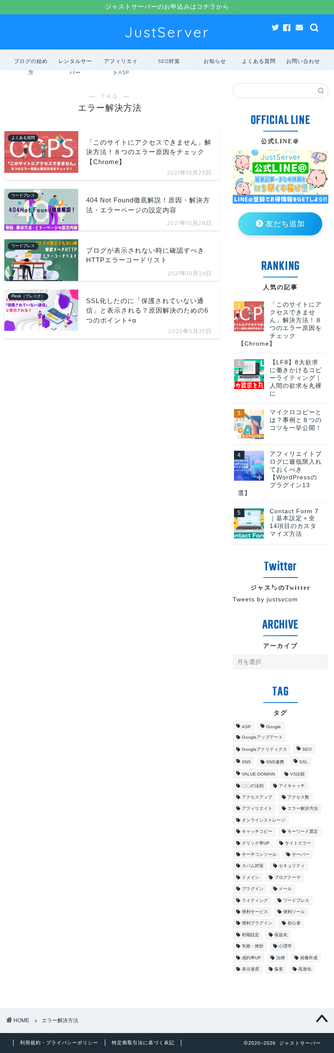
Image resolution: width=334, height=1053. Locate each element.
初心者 (294, 923)
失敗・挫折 (253, 946)
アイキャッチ (292, 785)
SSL (303, 761)
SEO (307, 749)
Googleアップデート (262, 737)
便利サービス (255, 911)
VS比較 (297, 774)
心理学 (285, 946)
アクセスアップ (257, 797)
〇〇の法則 (253, 785)
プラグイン (253, 889)
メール (285, 889)
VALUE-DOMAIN (258, 774)
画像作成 (308, 957)
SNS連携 (275, 761)
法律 (280, 957)
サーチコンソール (259, 854)
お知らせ (215, 61)
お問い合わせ (303, 61)
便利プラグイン (257, 923)
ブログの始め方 (31, 64)
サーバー (300, 854)
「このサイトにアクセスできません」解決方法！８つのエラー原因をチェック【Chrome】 (280, 324)
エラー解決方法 (302, 808)
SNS (246, 761)
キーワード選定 (302, 831)
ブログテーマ (287, 877)
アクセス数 (298, 797)
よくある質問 (259, 61)
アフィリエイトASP (121, 64)
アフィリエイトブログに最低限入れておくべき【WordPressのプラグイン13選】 (280, 473)
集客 (278, 969)
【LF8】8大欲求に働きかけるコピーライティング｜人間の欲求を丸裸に (296, 378)
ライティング (255, 900)
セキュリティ (292, 866)
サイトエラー (298, 843)
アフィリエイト (257, 808)
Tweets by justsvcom (265, 599)
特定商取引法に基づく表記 (143, 1042)
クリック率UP (256, 843)
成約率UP (251, 957)
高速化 (304, 969)
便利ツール (294, 911)
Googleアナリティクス (264, 749)
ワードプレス (296, 900)
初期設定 (250, 934)
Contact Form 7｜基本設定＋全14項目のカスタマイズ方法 (294, 522)
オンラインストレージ (263, 820)
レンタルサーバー (75, 64)
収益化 (280, 934)
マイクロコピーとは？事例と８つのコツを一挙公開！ (296, 420)
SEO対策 (169, 61)
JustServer (167, 32)
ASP (246, 726)
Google (273, 726)
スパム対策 (253, 866)
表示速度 (250, 969)
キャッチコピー (257, 831)
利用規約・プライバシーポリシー (59, 1042)
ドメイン (250, 877)
